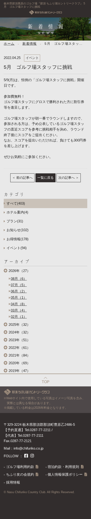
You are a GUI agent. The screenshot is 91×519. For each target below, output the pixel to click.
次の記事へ (66, 177)
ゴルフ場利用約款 (20, 467)
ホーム (9, 43)
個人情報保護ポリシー (65, 474)
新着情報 (29, 43)
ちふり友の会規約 (20, 474)
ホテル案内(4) (17, 212)
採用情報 (13, 482)
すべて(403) (16, 203)
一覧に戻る (45, 177)
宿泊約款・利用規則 (63, 467)
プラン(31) (15, 221)
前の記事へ (24, 177)
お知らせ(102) (17, 230)
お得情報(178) (17, 239)
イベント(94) (17, 248)
